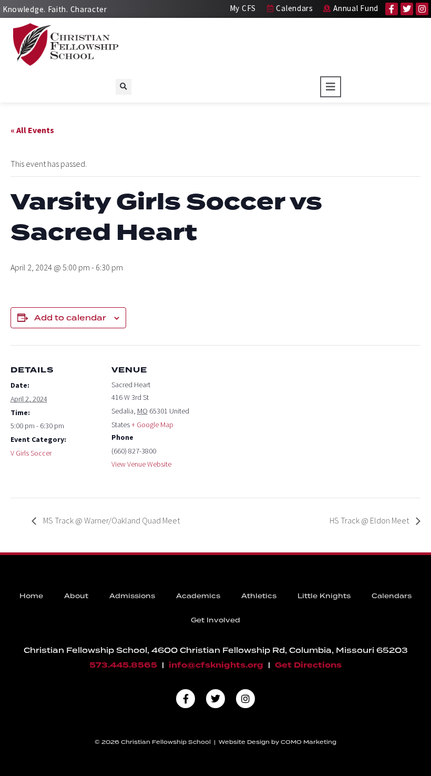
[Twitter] (407, 9)
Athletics (258, 595)
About (76, 595)
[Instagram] (422, 9)
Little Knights (324, 595)
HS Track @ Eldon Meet (370, 520)
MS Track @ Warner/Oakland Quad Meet (111, 520)
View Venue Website (141, 464)
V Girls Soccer (31, 453)
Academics (198, 595)
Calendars (392, 595)
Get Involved (215, 620)
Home (31, 595)
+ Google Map (152, 424)
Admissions (132, 595)
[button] (123, 87)
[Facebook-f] (391, 9)
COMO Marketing (308, 741)
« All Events (32, 130)
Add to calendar (70, 318)
